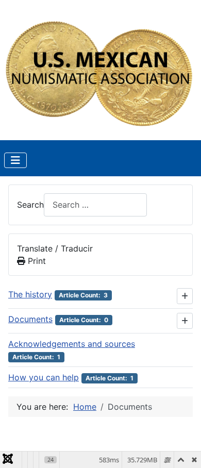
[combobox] (95, 204)
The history (30, 294)
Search (30, 204)
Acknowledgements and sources (71, 344)
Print (35, 261)
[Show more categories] (185, 296)
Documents (30, 319)
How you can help (43, 377)
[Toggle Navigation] (15, 160)
